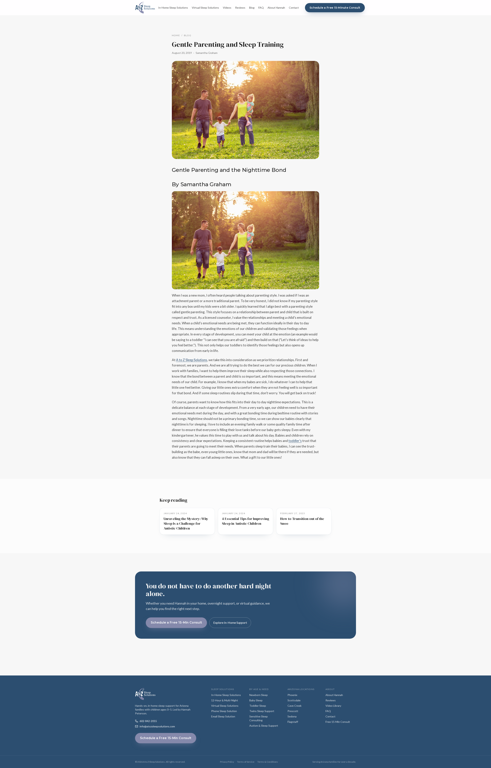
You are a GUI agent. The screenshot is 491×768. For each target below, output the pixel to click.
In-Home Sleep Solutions (173, 7)
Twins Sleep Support (261, 711)
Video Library (333, 705)
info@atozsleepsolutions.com (157, 726)
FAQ (261, 7)
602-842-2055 (148, 721)
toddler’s (295, 441)
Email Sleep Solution (223, 716)
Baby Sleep (256, 700)
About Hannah (276, 7)
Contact (294, 7)
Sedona (292, 716)
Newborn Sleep (258, 695)
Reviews (240, 7)
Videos (227, 7)
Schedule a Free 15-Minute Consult (335, 7)
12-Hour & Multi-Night (224, 700)
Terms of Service (245, 761)
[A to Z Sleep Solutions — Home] (145, 8)
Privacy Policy (227, 761)
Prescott (293, 711)
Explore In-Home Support (230, 622)
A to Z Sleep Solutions (191, 360)
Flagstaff (293, 721)
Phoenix (292, 695)
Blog (252, 7)
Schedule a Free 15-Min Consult (176, 622)
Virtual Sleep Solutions (205, 7)
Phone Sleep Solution (224, 711)
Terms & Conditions (267, 761)
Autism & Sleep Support (263, 725)
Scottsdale (294, 700)
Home (176, 35)
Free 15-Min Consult (337, 721)
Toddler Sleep (257, 705)
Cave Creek (295, 705)
